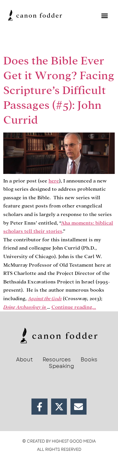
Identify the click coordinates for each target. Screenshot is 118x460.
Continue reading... (73, 307)
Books (89, 359)
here (54, 180)
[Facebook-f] (39, 407)
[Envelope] (78, 407)
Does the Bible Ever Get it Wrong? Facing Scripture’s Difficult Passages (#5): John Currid (58, 90)
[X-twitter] (59, 407)
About (24, 359)
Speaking (61, 366)
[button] (104, 15)
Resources (57, 359)
